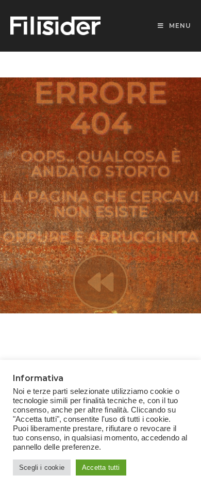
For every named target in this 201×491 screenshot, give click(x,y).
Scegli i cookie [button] (41, 467)
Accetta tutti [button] (101, 467)
